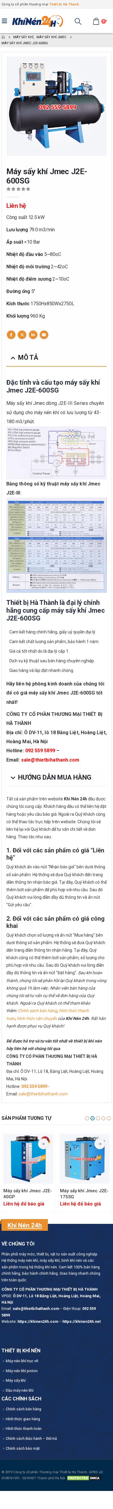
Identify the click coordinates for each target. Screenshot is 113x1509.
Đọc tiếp (43, 1143)
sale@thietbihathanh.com (50, 760)
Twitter (22, 335)
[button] (6, 21)
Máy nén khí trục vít (22, 1361)
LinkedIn (33, 335)
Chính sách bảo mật (23, 1448)
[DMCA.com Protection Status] (84, 1478)
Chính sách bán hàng (37, 1010)
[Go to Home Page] (3, 37)
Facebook (11, 335)
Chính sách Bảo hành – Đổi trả (31, 1438)
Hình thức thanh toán (24, 1428)
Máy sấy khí (16, 1380)
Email (44, 335)
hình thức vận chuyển (37, 1018)
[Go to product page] (28, 1159)
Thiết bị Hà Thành (64, 4)
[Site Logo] (37, 21)
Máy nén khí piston (22, 1371)
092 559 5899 (40, 750)
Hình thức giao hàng (23, 1419)
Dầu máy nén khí (19, 1390)
